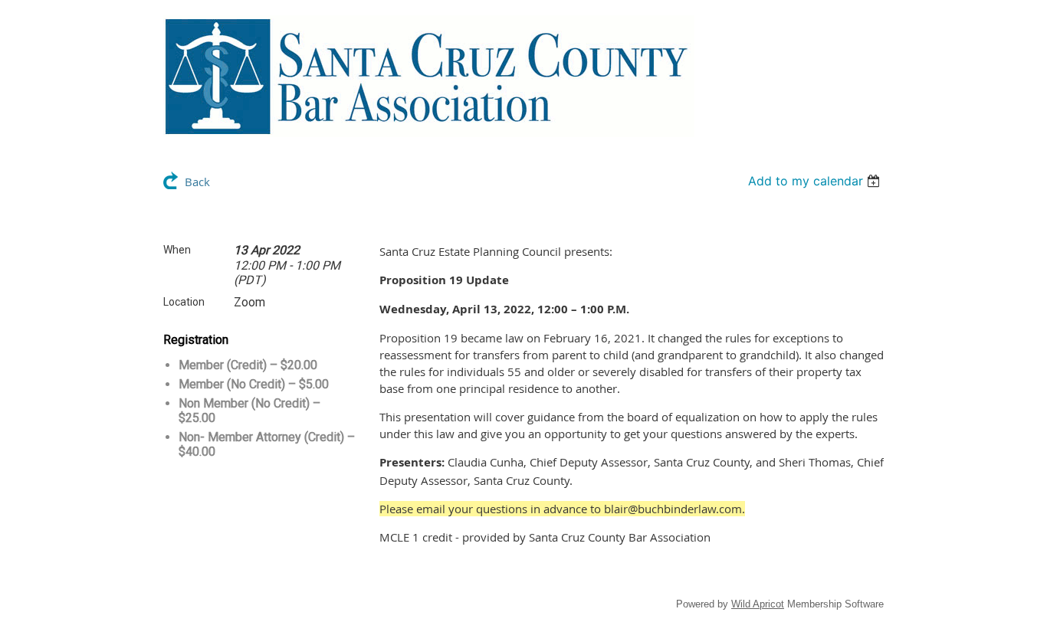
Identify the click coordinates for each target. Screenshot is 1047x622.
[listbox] (816, 181)
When (177, 250)
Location (184, 302)
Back (197, 181)
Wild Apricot (757, 604)
